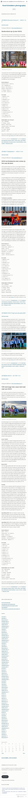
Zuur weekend (4, 607)
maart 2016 (4, 718)
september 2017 (5, 692)
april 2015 (3, 734)
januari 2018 (4, 688)
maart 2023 (4, 632)
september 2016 (5, 709)
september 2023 (5, 626)
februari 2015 (4, 737)
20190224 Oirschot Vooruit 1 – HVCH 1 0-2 (14, 21)
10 (23, 746)
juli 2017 (3, 693)
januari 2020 (4, 659)
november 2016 (5, 706)
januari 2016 (4, 721)
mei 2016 (3, 715)
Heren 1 (13, 140)
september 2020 (5, 656)
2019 (2, 140)
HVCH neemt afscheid (6, 602)
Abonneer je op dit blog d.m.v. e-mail (9, 765)
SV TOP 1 (21, 589)
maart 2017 (4, 699)
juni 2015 (3, 731)
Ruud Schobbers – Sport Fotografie (9, 757)
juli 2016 (3, 712)
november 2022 (5, 637)
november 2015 (5, 725)
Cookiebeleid (4, 792)
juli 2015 (3, 729)
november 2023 (5, 623)
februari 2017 (4, 701)
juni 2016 (3, 714)
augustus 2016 (4, 710)
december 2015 (5, 723)
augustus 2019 (4, 666)
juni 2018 (3, 681)
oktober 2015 (4, 726)
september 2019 (5, 665)
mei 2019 (3, 670)
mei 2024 (3, 616)
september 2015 (5, 728)
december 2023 (5, 621)
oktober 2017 (4, 690)
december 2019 (5, 660)
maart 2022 (4, 646)
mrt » (24, 753)
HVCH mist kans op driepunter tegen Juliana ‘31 (11, 608)
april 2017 (3, 698)
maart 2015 (4, 735)
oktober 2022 (4, 638)
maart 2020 (4, 657)
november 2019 (5, 662)
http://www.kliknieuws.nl (17, 28)
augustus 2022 (4, 641)
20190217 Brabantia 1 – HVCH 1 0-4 (12, 151)
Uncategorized (14, 138)
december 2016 (5, 704)
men (22, 140)
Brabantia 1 (10, 301)
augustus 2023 (4, 627)
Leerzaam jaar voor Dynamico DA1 (8, 604)
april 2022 (3, 645)
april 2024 (3, 618)
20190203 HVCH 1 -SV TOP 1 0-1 (11, 376)
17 (23, 748)
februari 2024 (4, 619)
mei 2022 (3, 643)
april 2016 (3, 717)
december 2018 (5, 676)
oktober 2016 (4, 707)
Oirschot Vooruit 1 (12, 141)
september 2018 (5, 679)
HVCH (16, 140)
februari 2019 (4, 674)
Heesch (9, 140)
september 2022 (5, 640)
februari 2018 (4, 687)
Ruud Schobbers (19, 141)
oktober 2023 (4, 624)
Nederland (6, 303)
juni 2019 (3, 668)
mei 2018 (3, 682)
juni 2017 (3, 695)
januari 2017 (4, 703)
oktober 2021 (4, 651)
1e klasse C (23, 138)
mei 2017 (3, 696)
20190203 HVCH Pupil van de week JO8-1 (14, 313)
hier (13, 135)
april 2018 (3, 684)
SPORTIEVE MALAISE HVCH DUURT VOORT (10, 605)
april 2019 (3, 671)
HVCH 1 (19, 140)
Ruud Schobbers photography (14, 6)
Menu (14, 9)
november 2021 (5, 649)
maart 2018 (4, 685)
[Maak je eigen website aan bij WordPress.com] (14, 1)
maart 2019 (4, 673)
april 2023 (3, 630)
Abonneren (5, 776)
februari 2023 (4, 634)
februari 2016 (4, 720)
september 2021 (5, 652)
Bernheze (6, 140)
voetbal (3, 143)
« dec (3, 753)
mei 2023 (3, 629)
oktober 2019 (4, 663)
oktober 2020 (4, 654)
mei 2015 (3, 732)
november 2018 (5, 677)
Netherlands (6, 141)
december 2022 (5, 635)
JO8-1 (11, 364)
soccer (24, 141)
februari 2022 (4, 648)
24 (23, 750)
